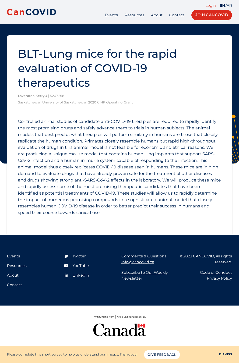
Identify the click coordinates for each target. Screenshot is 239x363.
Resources (134, 15)
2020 (92, 102)
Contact (176, 15)
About (157, 15)
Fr (229, 5)
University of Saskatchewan (64, 102)
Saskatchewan (29, 102)
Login (210, 5)
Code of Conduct (216, 272)
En (222, 5)
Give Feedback (162, 354)
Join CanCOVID (211, 15)
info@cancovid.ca (137, 262)
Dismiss (225, 354)
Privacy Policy (219, 278)
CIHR (101, 102)
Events (111, 15)
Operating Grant (119, 102)
